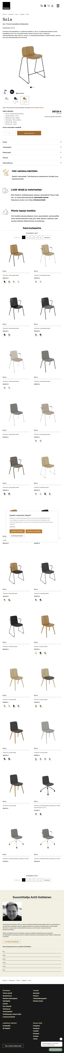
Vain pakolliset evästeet (34, 531)
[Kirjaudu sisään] (52, 6)
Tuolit (16, 14)
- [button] (4, 133)
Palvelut (35, 996)
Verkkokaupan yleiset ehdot (12, 1014)
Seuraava (47, 237)
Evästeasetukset (17, 535)
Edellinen (17, 237)
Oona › (4, 966)
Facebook (36, 1028)
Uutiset (5, 1004)
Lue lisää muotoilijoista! (12, 941)
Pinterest (36, 1033)
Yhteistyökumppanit (40, 998)
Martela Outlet (38, 1001)
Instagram (36, 1026)
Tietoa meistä (7, 993)
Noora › (4, 962)
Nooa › (4, 959)
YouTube (35, 1036)
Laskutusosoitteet (9, 1017)
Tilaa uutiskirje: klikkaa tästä (13, 1046)
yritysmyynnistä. (39, 200)
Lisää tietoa (12, 526)
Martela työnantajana (10, 998)
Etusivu (5, 14)
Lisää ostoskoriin (29, 133)
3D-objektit (6, 1028)
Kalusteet (11, 14)
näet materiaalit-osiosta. (37, 107)
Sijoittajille (6, 1001)
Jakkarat (22, 14)
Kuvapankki (6, 1026)
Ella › (4, 951)
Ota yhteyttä (7, 1006)
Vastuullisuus (7, 996)
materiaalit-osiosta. (41, 197)
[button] (45, 6)
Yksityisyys (6, 1009)
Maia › (4, 955)
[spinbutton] (9, 133)
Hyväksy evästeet (17, 531)
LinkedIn (36, 1031)
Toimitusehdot (7, 1011)
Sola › (4, 970)
